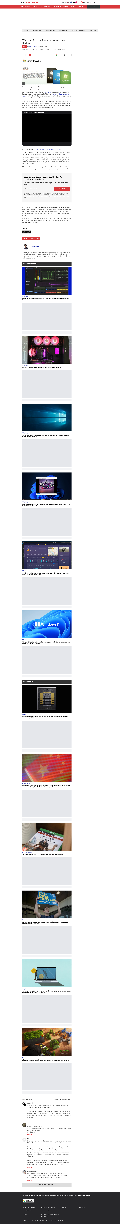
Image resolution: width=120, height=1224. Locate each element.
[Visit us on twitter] (74, 2)
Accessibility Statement (29, 1211)
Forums (96, 7)
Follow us (60, 55)
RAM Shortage (63, 30)
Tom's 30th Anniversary (78, 30)
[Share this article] (23, 55)
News (53, 6)
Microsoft (48, 92)
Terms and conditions (29, 1207)
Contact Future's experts (48, 1207)
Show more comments (46, 1185)
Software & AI (73, 6)
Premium (90, 7)
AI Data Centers (50, 30)
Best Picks (27, 6)
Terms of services (43, 193)
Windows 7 (26, 232)
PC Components (45, 6)
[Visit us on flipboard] (82, 2)
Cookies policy (82, 1207)
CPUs (33, 6)
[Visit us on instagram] (76, 2)
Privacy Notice (27, 194)
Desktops (65, 6)
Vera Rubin (93, 30)
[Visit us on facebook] (71, 2)
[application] (47, 128)
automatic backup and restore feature (48, 149)
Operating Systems (34, 36)
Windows (43, 36)
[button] (97, 2)
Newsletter (68, 55)
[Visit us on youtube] (79, 2)
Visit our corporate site (84, 1195)
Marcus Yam (32, 46)
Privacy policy (63, 1207)
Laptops (58, 6)
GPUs (37, 6)
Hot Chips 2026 (37, 30)
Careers (25, 1214)
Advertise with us (46, 1211)
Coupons (80, 6)
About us (62, 1211)
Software (25, 36)
